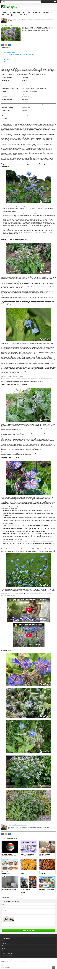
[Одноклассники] (6, 45)
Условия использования (5, 967)
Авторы (3, 945)
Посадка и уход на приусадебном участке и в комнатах (16, 49)
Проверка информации (7, 953)
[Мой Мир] (9, 45)
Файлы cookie (3, 965)
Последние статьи (6, 938)
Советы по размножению (9, 52)
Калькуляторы (5, 940)
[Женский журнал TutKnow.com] (9, 7)
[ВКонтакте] (2, 45)
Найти (40, 1)
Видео (4, 61)
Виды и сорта (6, 59)
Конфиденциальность (5, 964)
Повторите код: (5, 916)
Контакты (4, 948)
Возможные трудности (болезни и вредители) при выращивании (18, 54)
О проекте (4, 943)
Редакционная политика (7, 950)
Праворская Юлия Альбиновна (17, 17)
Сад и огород (4, 25)
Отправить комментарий (28, 930)
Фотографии (6, 64)
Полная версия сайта (7, 955)
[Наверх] (53, 967)
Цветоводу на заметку (8, 56)
